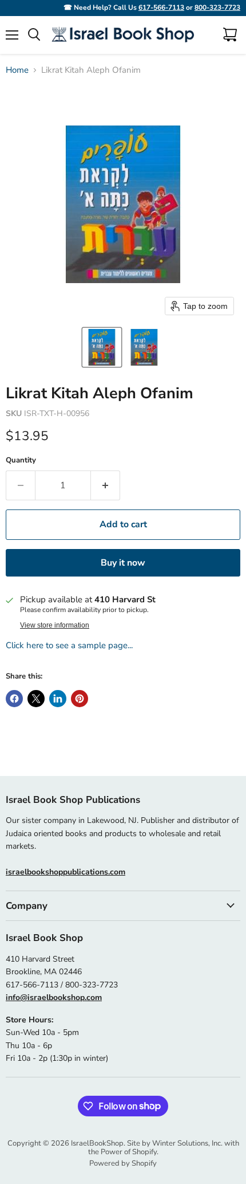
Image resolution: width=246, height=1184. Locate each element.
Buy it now (123, 562)
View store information (54, 625)
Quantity (21, 460)
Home (17, 70)
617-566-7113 (161, 7)
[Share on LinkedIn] (57, 698)
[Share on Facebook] (14, 698)
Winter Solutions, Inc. (187, 1143)
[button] (101, 347)
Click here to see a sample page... (69, 645)
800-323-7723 (217, 7)
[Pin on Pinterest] (79, 698)
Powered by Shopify (123, 1163)
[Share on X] (36, 698)
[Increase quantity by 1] (105, 485)
